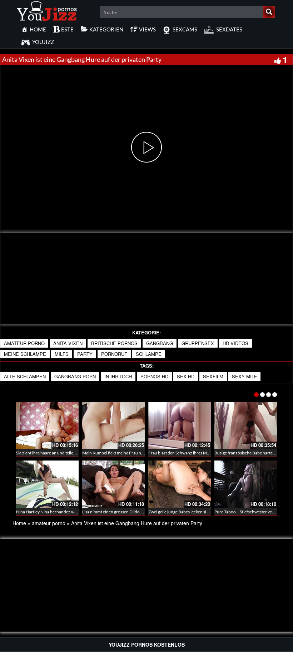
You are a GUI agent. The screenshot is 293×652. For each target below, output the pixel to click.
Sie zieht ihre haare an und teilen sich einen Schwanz (64, 453)
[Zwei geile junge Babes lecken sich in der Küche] (179, 484)
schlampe (149, 353)
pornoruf (114, 353)
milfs (62, 353)
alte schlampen (25, 376)
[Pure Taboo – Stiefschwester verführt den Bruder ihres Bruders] (245, 484)
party (85, 353)
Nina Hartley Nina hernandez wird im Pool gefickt (62, 511)
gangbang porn (75, 376)
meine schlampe (25, 353)
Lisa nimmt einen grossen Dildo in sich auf (120, 511)
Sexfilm (213, 376)
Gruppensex (198, 343)
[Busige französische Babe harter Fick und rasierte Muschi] (245, 425)
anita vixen (68, 343)
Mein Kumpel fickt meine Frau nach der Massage (127, 453)
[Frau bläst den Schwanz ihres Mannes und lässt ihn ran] (179, 425)
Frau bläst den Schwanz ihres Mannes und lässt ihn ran (198, 453)
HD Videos (235, 343)
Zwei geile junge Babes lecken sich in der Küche (191, 511)
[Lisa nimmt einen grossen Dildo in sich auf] (113, 484)
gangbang (159, 343)
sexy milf (244, 376)
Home (19, 523)
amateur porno (24, 343)
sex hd (185, 376)
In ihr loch (118, 376)
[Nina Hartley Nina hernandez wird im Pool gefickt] (47, 484)
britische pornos (114, 343)
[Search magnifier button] (269, 12)
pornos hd (154, 376)
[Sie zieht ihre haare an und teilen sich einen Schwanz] (47, 425)
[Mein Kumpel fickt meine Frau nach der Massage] (113, 425)
